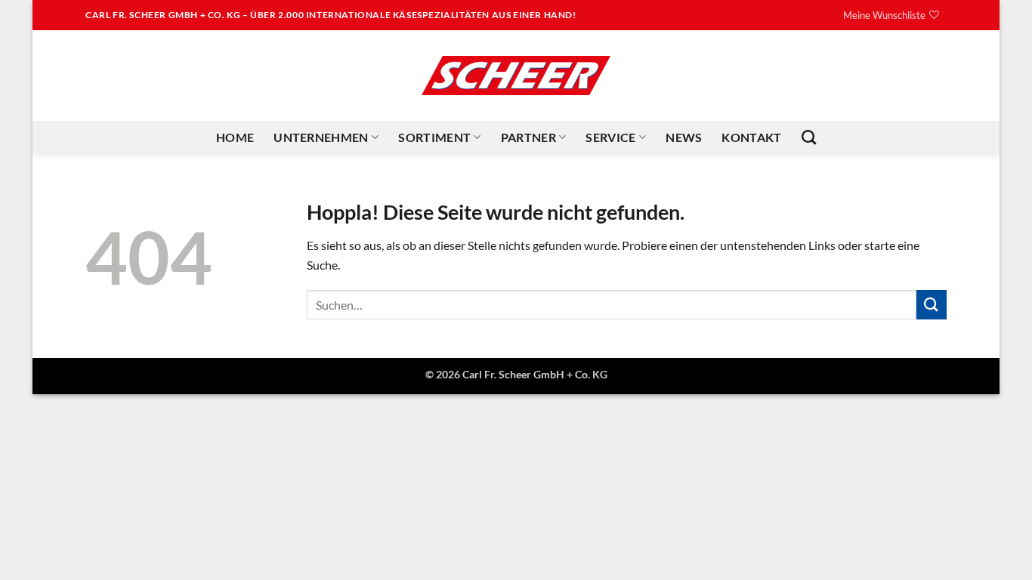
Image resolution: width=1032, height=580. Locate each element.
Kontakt (751, 137)
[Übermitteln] (931, 304)
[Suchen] (809, 137)
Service (610, 137)
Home (235, 137)
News (684, 137)
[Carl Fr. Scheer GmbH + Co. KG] (516, 75)
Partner (528, 137)
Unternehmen (321, 137)
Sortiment (434, 137)
